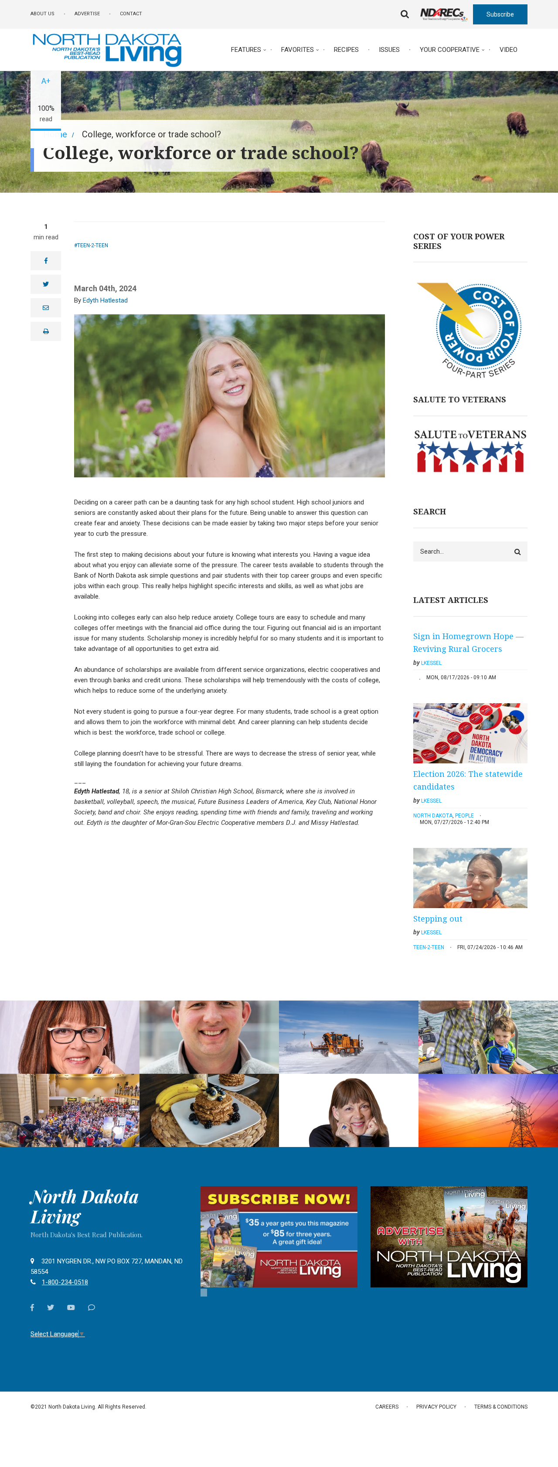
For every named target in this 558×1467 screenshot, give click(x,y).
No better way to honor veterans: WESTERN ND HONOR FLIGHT (69, 1076)
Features (246, 50)
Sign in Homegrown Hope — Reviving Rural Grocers (468, 642)
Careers (386, 1407)
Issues (389, 50)
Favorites (297, 50)
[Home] (107, 49)
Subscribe (500, 14)
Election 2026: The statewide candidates (468, 780)
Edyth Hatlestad (105, 300)
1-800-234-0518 (65, 1282)
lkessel (431, 663)
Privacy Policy (436, 1407)
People (464, 816)
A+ (46, 80)
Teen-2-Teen (92, 245)
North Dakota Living (85, 1206)
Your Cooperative (450, 50)
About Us (42, 14)
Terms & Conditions (500, 1407)
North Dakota (433, 816)
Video (508, 50)
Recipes (346, 50)
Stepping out (438, 918)
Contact (131, 14)
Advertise (87, 14)
